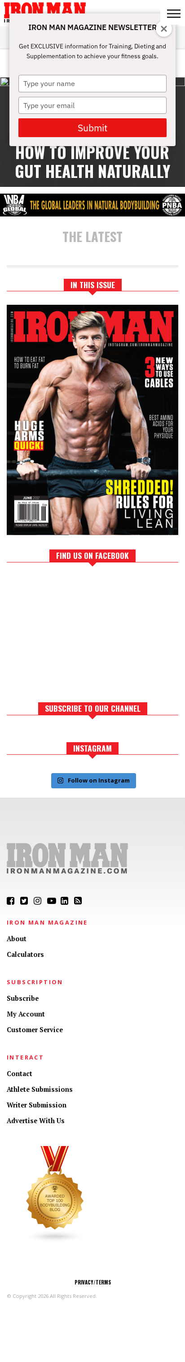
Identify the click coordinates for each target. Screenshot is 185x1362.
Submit (92, 127)
